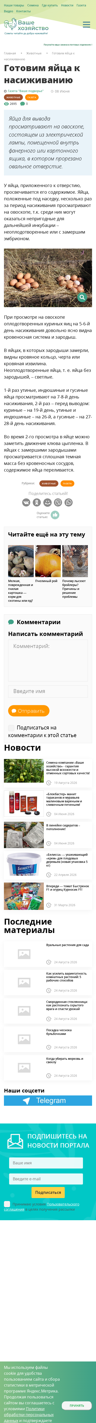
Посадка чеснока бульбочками (59, 1032)
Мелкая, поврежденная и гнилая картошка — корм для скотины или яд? (20, 591)
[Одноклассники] (37, 502)
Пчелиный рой (46, 581)
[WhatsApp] (69, 502)
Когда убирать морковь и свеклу (64, 1060)
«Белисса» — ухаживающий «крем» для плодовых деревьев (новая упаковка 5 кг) (67, 860)
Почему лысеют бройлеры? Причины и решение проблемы (74, 589)
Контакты (23, 11)
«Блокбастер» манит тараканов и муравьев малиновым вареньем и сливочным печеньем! (64, 799)
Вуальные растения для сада (67, 945)
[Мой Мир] (48, 502)
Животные (13, 97)
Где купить (50, 5)
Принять (77, 1406)
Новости (67, 5)
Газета (81, 5)
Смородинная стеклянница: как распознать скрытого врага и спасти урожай (67, 1005)
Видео (8, 11)
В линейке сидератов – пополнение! (63, 827)
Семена (33, 5)
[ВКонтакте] (27, 502)
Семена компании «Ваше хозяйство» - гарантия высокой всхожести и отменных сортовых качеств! (68, 768)
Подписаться (48, 1192)
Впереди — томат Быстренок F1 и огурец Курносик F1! (67, 888)
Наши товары (14, 5)
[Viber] (59, 502)
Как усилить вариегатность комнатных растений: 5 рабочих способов (66, 977)
